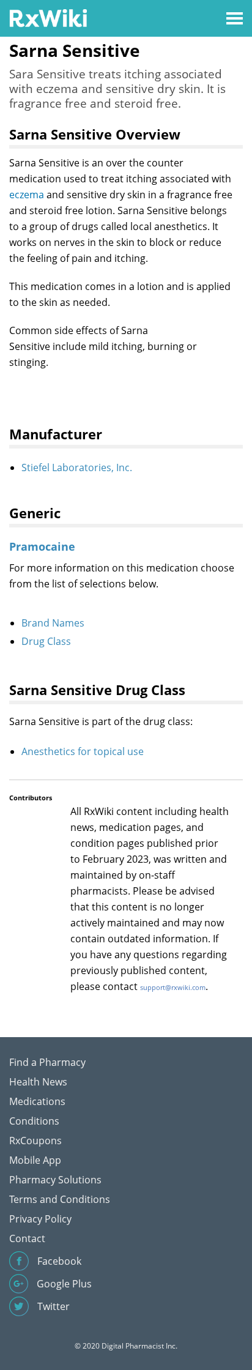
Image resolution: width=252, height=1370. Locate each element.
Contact (27, 1238)
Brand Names (52, 623)
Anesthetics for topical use (82, 751)
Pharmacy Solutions (55, 1179)
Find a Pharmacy (47, 1062)
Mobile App (35, 1160)
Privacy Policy (40, 1219)
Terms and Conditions (59, 1199)
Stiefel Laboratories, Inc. (76, 467)
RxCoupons (35, 1140)
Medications (37, 1101)
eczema (26, 194)
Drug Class (46, 641)
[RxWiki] (48, 17)
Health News (38, 1082)
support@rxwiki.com (173, 987)
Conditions (34, 1121)
